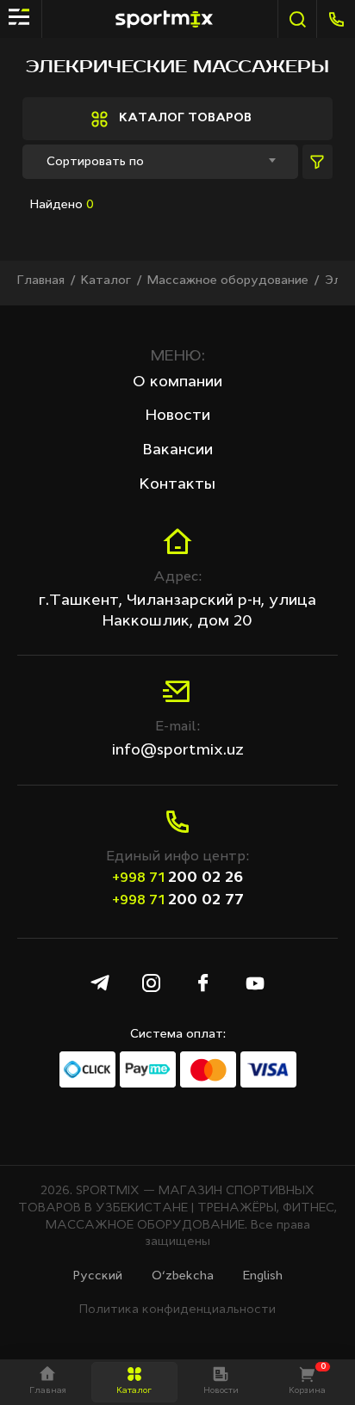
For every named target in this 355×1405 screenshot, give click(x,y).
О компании (177, 382)
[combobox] (160, 162)
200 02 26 (177, 877)
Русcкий (97, 1276)
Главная (41, 280)
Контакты (177, 484)
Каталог (106, 280)
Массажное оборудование (227, 280)
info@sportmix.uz (178, 750)
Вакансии (178, 450)
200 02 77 (178, 900)
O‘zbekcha (183, 1276)
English (263, 1276)
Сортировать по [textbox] (95, 162)
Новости (178, 415)
